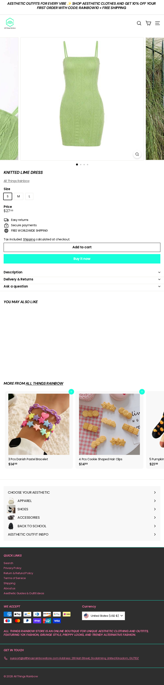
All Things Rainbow (16, 181)
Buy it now (82, 258)
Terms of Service (15, 578)
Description (13, 272)
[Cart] (148, 23)
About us (9, 588)
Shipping (29, 239)
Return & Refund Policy (18, 573)
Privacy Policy (12, 568)
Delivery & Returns (18, 279)
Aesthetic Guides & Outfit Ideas (24, 593)
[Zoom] (137, 154)
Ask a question (16, 286)
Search (8, 563)
